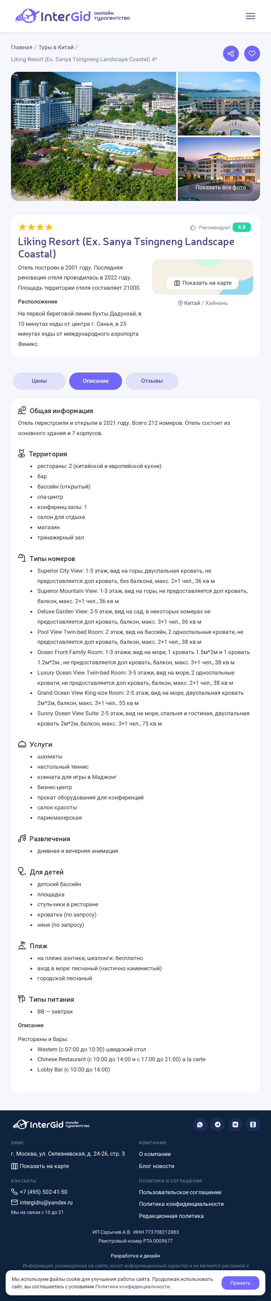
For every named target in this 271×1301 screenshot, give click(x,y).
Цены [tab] (39, 380)
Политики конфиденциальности (132, 1286)
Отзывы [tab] (152, 380)
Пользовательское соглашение (180, 1192)
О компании (155, 1154)
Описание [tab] (96, 380)
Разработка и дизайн (135, 1256)
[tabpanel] (135, 746)
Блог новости (156, 1166)
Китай (192, 303)
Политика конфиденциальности (181, 1204)
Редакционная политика (171, 1216)
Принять (240, 1283)
